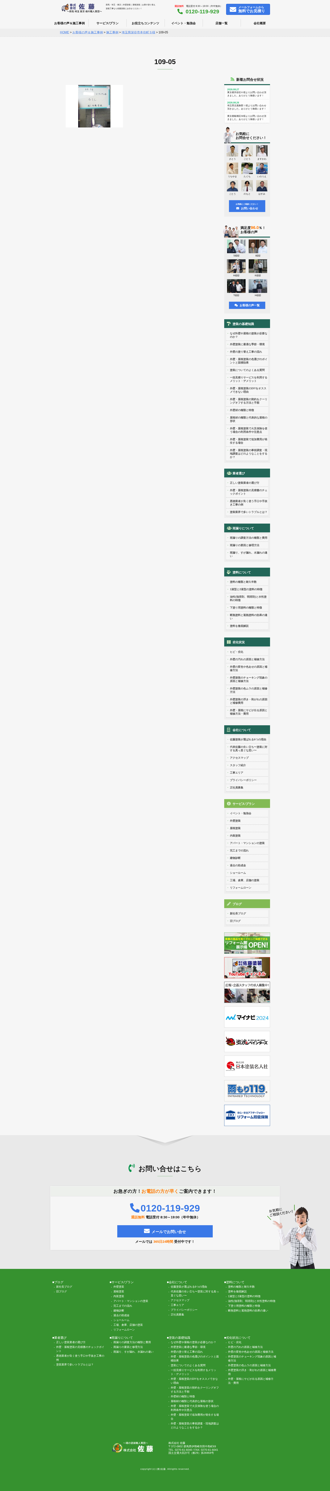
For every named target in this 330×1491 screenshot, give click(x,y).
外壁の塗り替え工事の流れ (246, 351)
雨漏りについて (243, 528)
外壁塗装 (235, 820)
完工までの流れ (239, 850)
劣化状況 (239, 642)
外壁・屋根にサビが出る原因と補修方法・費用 (248, 712)
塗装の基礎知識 (243, 324)
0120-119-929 (202, 12)
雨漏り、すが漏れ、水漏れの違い (248, 554)
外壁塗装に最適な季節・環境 (247, 344)
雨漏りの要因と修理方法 (244, 545)
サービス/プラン (107, 23)
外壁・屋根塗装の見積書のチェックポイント (248, 492)
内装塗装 (235, 835)
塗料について (242, 572)
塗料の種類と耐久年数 (243, 581)
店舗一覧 (221, 23)
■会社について (177, 1282)
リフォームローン (240, 887)
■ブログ (57, 1282)
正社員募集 (236, 787)
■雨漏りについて (121, 1337)
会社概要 (260, 23)
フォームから (251, 9)
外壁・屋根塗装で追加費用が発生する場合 (248, 441)
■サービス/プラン (122, 1282)
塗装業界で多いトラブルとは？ (248, 511)
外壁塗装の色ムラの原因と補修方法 (248, 690)
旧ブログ (235, 920)
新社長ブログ (238, 913)
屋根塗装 (235, 828)
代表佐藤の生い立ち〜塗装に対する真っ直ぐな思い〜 (248, 748)
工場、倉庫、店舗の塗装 (244, 880)
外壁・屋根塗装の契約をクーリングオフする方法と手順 (248, 401)
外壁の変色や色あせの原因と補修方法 (248, 668)
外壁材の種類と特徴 (242, 410)
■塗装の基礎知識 (178, 1337)
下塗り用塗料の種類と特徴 (246, 607)
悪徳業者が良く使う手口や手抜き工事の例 (248, 503)
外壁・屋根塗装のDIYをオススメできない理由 (248, 390)
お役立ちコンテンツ (145, 23)
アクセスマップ (239, 757)
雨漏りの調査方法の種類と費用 (248, 537)
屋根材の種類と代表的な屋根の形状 (248, 419)
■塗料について (234, 1282)
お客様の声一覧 (250, 305)
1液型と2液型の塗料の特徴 (246, 589)
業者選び (239, 473)
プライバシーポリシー (243, 780)
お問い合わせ (247, 206)
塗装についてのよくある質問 (247, 370)
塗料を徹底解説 (239, 625)
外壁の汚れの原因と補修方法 (247, 659)
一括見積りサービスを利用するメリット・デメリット (248, 379)
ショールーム (238, 872)
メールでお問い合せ (169, 1232)
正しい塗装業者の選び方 (244, 482)
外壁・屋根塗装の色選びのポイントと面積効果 (248, 361)
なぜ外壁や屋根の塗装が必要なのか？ (248, 335)
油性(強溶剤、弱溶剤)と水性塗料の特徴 (248, 598)
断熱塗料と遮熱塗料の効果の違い (248, 616)
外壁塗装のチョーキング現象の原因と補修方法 (248, 679)
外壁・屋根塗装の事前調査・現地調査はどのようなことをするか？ (248, 454)
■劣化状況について (237, 1337)
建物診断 (235, 857)
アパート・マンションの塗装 (247, 843)
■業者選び (59, 1337)
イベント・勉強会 (183, 23)
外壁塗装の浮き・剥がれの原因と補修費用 (248, 701)
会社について (242, 730)
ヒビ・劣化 (236, 651)
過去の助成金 (238, 865)
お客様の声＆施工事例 (69, 23)
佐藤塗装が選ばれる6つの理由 (248, 739)
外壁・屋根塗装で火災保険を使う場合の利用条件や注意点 (248, 430)
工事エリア (236, 772)
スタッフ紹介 (238, 765)
